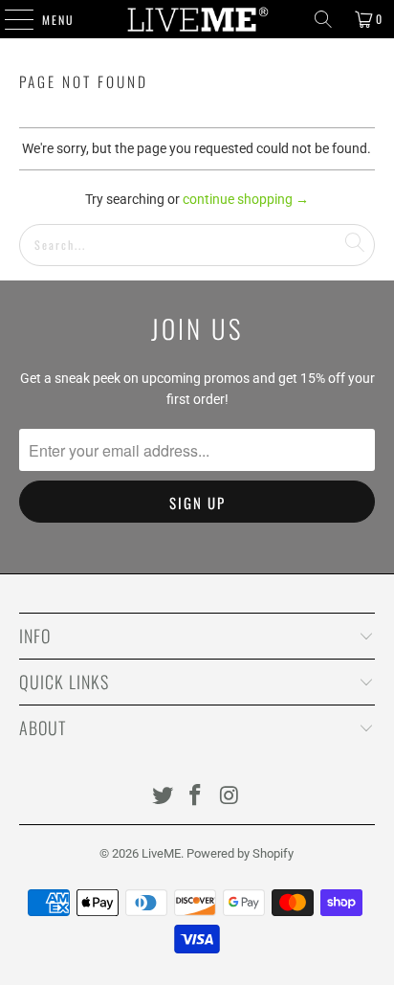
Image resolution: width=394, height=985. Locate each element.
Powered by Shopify (240, 853)
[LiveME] (197, 19)
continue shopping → (246, 199)
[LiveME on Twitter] (162, 797)
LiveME (161, 853)
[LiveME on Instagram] (229, 797)
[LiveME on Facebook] (196, 797)
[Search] (323, 19)
